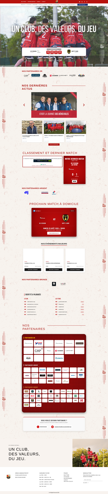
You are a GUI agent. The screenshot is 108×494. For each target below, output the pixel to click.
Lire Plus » (24, 138)
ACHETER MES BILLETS (54, 233)
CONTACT (66, 479)
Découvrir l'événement (33, 269)
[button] (24, 105)
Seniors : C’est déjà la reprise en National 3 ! (53, 135)
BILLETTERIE (66, 475)
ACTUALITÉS (66, 476)
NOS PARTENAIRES (68, 478)
